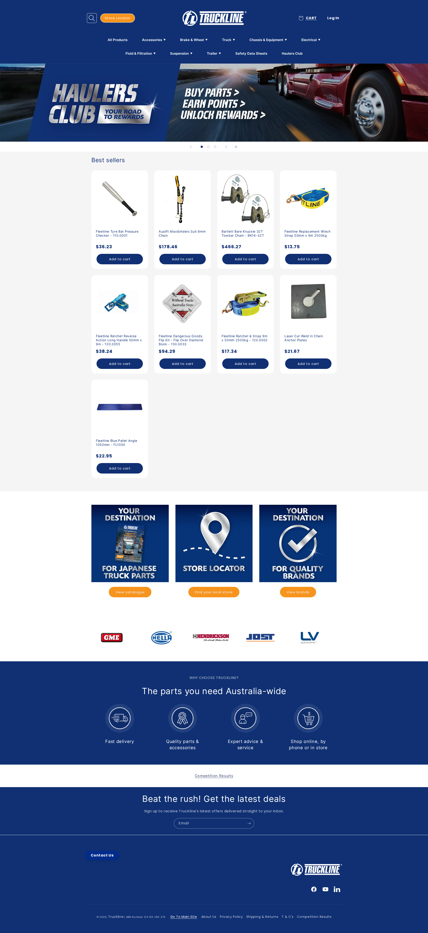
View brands (298, 592)
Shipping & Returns (262, 916)
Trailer (212, 53)
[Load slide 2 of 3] (208, 146)
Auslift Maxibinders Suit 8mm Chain (182, 233)
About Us (208, 916)
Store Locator (117, 18)
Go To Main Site (183, 916)
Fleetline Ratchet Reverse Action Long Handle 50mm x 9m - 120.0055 (119, 340)
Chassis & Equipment (266, 40)
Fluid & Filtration (139, 53)
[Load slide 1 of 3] (201, 146)
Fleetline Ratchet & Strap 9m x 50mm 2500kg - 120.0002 (245, 338)
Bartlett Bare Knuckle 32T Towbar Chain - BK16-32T (243, 233)
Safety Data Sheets (251, 53)
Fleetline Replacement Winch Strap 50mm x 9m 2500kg (307, 233)
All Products (118, 40)
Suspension (179, 53)
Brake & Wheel (192, 40)
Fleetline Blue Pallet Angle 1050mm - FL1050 (116, 443)
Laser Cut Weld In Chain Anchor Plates (303, 338)
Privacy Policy (231, 916)
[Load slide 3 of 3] (215, 146)
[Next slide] (226, 147)
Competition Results (314, 916)
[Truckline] (214, 18)
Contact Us (102, 855)
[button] (92, 18)
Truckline (115, 916)
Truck (226, 40)
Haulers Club (292, 53)
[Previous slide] (191, 147)
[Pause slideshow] (237, 147)
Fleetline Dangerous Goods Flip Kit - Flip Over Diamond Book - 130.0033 (181, 340)
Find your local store (214, 592)
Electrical (309, 40)
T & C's (288, 916)
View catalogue (130, 592)
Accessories (152, 40)
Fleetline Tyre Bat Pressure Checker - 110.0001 (117, 233)
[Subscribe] (249, 823)
